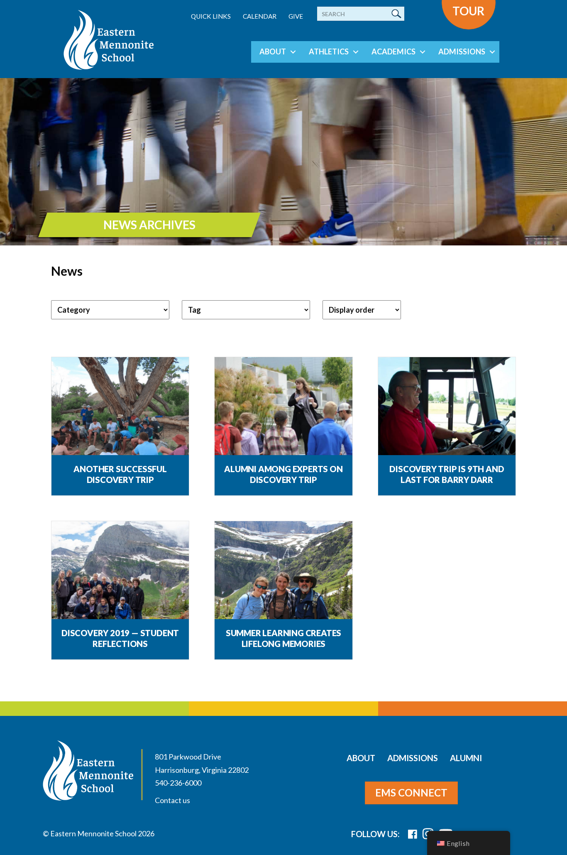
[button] (293, 52)
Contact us (172, 800)
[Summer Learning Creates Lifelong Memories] (283, 574)
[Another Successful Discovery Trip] (120, 410)
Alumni (466, 758)
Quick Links (211, 16)
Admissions (461, 51)
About (272, 51)
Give (295, 16)
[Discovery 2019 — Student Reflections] (120, 574)
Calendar (259, 16)
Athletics (329, 51)
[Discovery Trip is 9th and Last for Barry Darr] (447, 410)
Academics (393, 51)
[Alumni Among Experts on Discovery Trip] (283, 410)
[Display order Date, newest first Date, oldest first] (362, 309)
